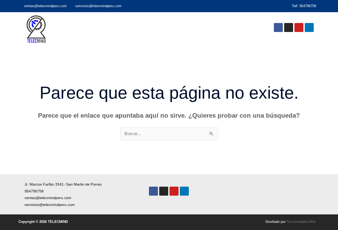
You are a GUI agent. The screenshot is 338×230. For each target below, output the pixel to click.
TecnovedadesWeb (301, 222)
